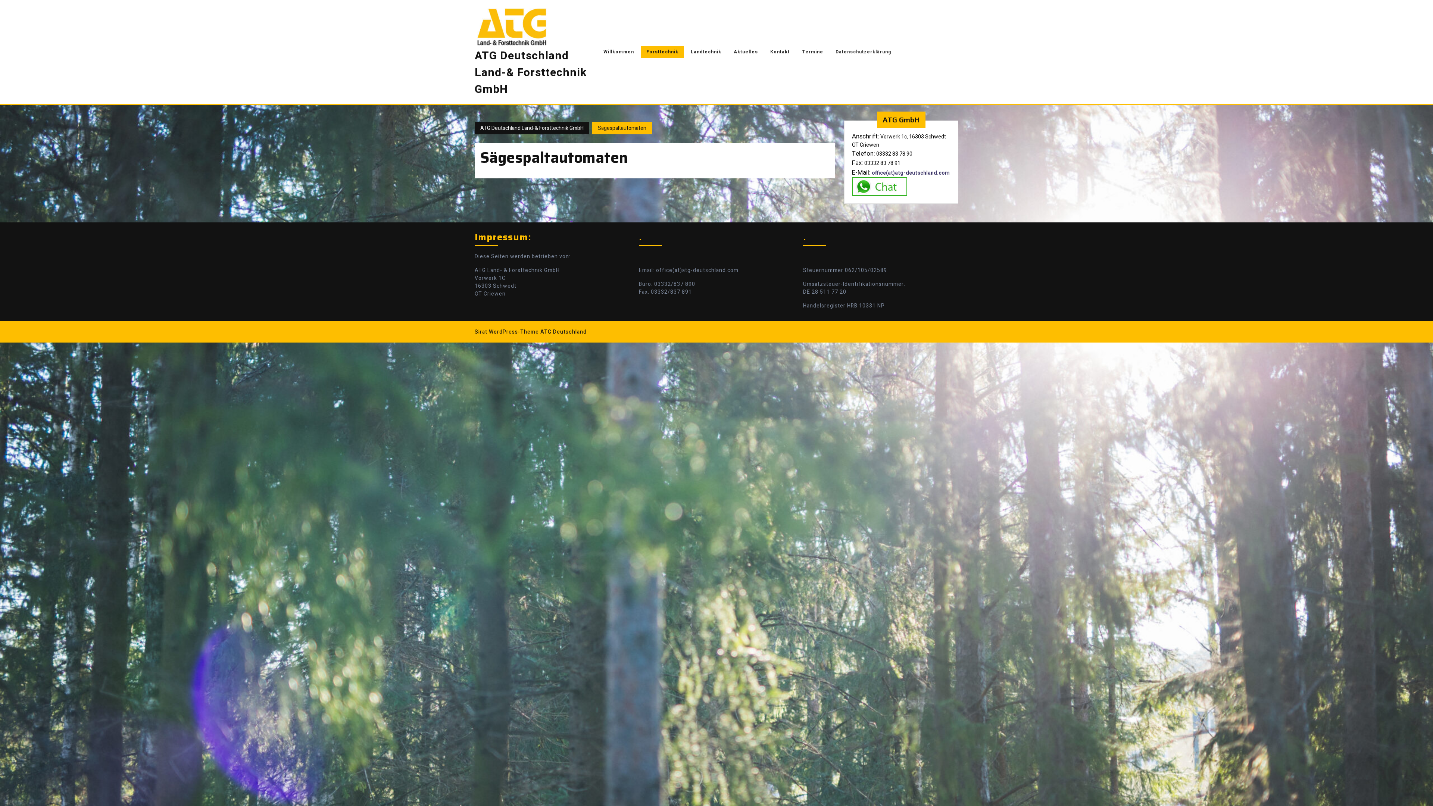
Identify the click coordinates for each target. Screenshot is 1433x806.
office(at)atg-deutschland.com (911, 173)
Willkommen (618, 52)
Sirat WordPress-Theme (507, 332)
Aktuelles (746, 52)
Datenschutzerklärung (863, 52)
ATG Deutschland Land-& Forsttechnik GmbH (531, 73)
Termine (812, 52)
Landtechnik (706, 52)
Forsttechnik (662, 52)
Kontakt (780, 52)
